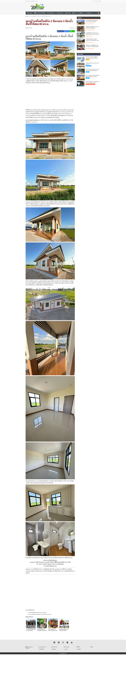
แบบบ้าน (27, 16)
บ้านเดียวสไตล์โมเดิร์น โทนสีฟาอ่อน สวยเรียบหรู (37, 612)
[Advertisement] (76, 5)
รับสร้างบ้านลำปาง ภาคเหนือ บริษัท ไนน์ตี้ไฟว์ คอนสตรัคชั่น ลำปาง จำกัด (53, 562)
